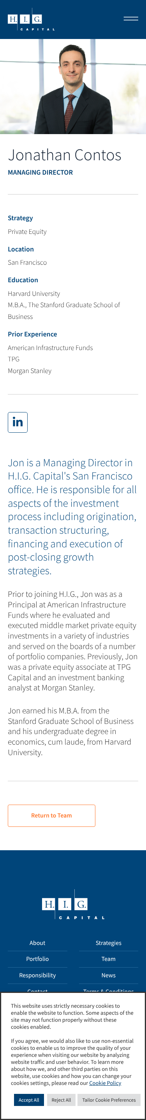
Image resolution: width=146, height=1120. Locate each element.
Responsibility (37, 975)
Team (108, 959)
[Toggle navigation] (128, 19)
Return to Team (51, 815)
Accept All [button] (29, 1100)
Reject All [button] (61, 1100)
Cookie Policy (105, 1083)
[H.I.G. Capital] (31, 19)
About (37, 943)
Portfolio (37, 959)
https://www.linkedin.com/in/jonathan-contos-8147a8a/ (18, 422)
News (108, 975)
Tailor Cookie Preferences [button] (108, 1100)
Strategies (108, 943)
